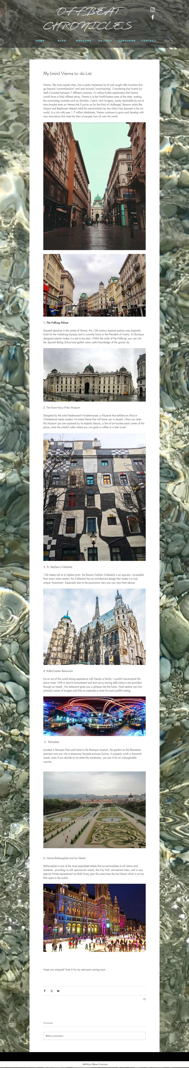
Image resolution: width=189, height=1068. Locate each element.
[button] (62, 41)
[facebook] (153, 17)
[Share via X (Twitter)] (51, 990)
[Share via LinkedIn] (58, 990)
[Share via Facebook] (44, 990)
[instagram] (153, 10)
